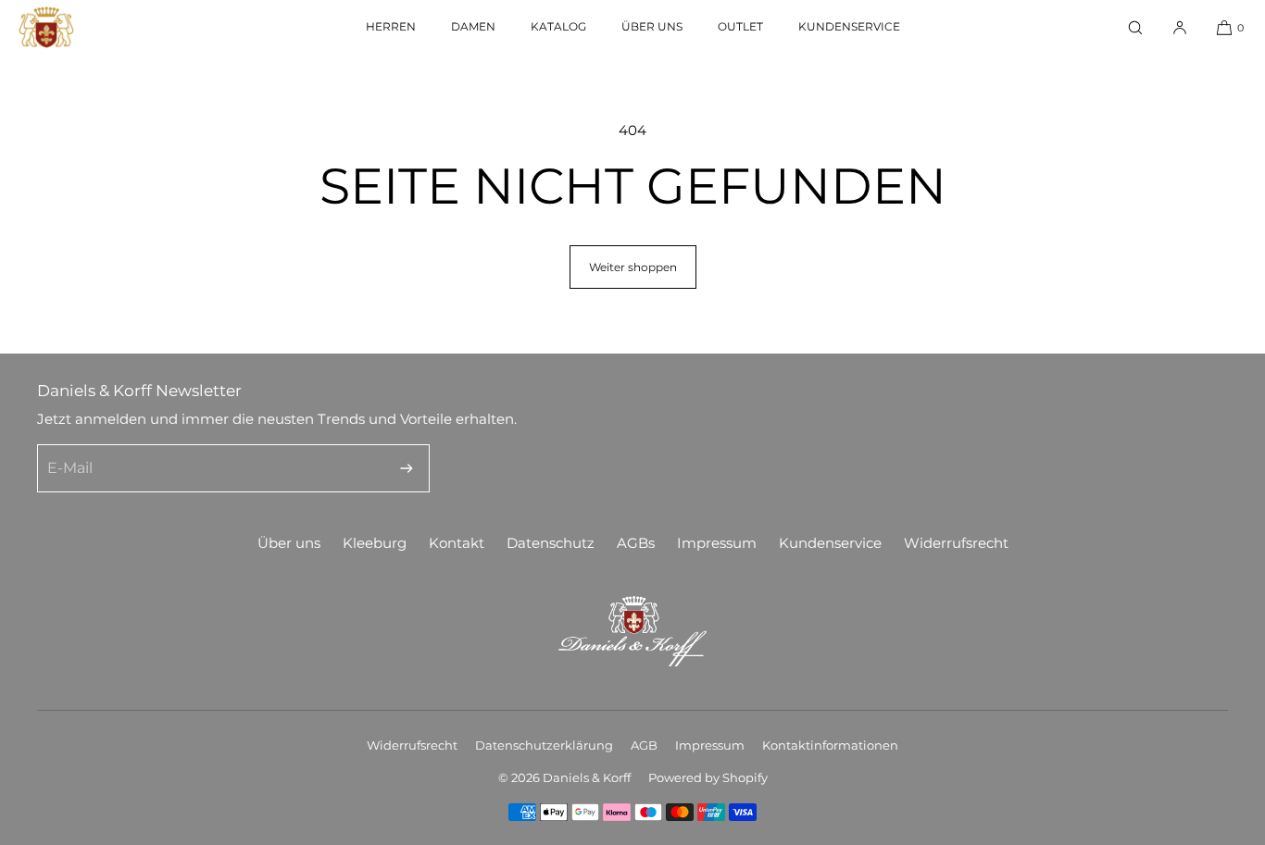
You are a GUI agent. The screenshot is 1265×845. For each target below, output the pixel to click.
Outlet (740, 26)
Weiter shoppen (633, 267)
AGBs (636, 543)
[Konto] (1179, 27)
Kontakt (456, 543)
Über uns (652, 26)
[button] (1135, 27)
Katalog (558, 26)
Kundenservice (849, 26)
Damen (473, 26)
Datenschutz (551, 543)
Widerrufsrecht (956, 543)
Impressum (717, 543)
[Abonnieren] (406, 468)
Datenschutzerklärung (544, 745)
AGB (644, 745)
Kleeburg (375, 543)
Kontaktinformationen (830, 745)
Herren (391, 26)
